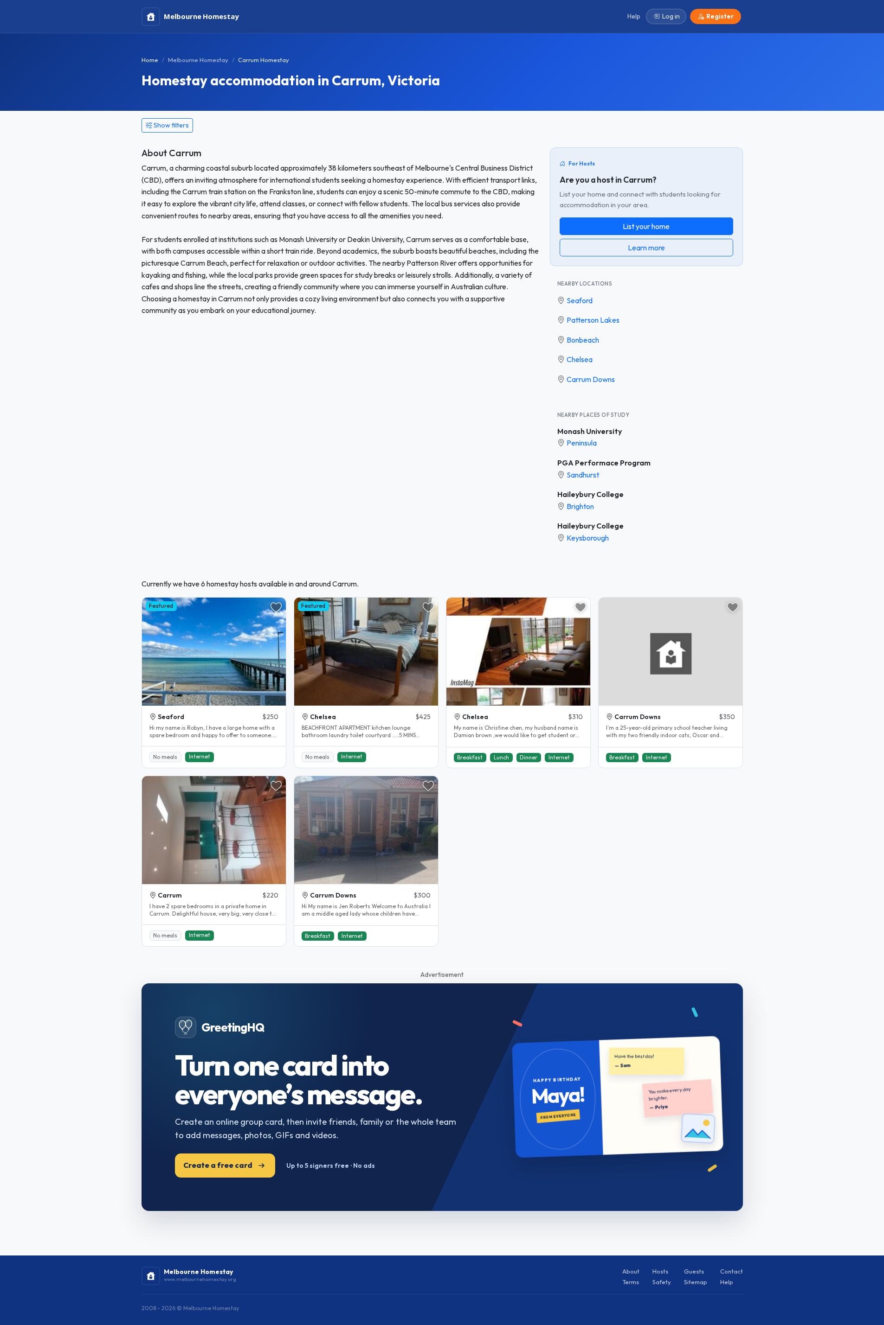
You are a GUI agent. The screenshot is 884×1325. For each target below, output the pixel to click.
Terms (630, 1282)
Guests (694, 1271)
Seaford (580, 300)
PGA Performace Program (604, 462)
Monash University (589, 431)
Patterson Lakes (593, 320)
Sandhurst (583, 474)
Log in (671, 16)
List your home (646, 226)
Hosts (660, 1271)
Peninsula (582, 442)
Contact (731, 1271)
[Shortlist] (276, 607)
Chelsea (580, 359)
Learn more (646, 247)
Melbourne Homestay (198, 60)
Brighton (580, 506)
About (630, 1271)
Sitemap (695, 1282)
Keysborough (588, 537)
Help (726, 1282)
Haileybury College (590, 494)
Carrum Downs (591, 379)
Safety (661, 1282)
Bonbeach (583, 339)
